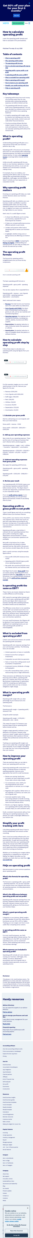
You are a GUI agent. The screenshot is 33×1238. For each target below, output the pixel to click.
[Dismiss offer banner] (29, 3)
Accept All (16, 1235)
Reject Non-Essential (16, 1231)
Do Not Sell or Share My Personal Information (16, 1225)
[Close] (28, 1208)
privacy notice (14, 1221)
